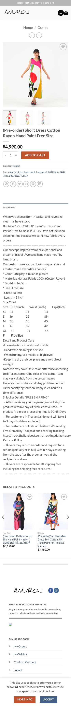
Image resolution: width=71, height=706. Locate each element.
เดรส (16, 175)
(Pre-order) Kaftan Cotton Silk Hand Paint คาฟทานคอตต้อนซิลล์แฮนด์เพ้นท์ (17, 539)
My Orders (20, 646)
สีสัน (11, 175)
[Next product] (32, 35)
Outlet (42, 27)
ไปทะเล (24, 175)
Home (28, 27)
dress (20, 171)
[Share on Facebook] (13, 184)
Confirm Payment (25, 662)
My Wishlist (21, 654)
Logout (18, 670)
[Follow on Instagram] (56, 590)
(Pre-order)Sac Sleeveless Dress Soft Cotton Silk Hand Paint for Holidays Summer (51, 541)
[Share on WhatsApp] (6, 184)
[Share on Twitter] (20, 184)
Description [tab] (9, 207)
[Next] (61, 74)
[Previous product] (39, 35)
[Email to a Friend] (26, 184)
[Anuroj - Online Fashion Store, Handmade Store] (29, 13)
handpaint (41, 171)
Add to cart (35, 155)
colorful (12, 171)
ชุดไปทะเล (53, 171)
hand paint (29, 171)
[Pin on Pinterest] (33, 184)
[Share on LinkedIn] (40, 184)
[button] (61, 13)
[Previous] (9, 74)
